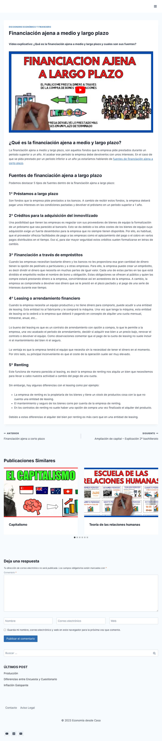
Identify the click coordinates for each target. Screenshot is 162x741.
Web (113, 620)
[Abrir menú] (155, 6)
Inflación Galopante (16, 685)
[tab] (74, 537)
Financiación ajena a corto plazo (24, 436)
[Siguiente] (153, 501)
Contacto (11, 707)
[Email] (21, 733)
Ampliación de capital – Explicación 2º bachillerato (126, 436)
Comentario (10, 572)
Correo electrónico (69, 620)
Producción (11, 673)
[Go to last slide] (9, 501)
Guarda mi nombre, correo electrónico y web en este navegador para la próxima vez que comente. (64, 629)
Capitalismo (18, 524)
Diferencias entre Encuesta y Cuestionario (30, 679)
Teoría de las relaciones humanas (114, 524)
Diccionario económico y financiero (30, 27)
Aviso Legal (27, 707)
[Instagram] (14, 733)
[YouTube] (7, 733)
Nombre (10, 620)
